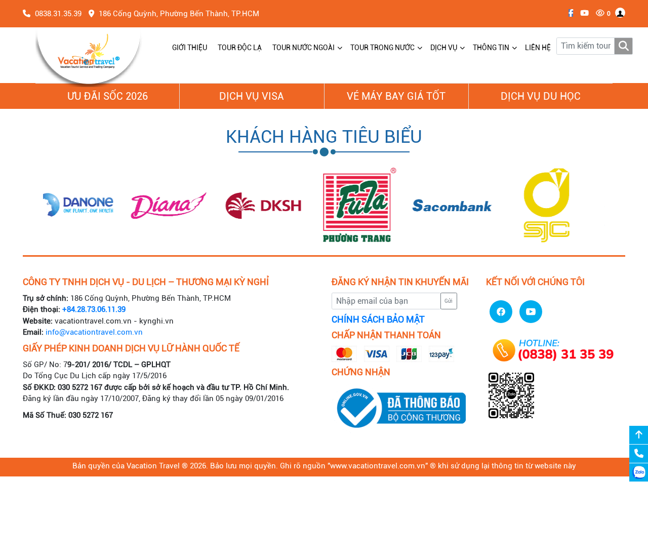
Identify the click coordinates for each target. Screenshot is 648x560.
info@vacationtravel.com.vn (94, 332)
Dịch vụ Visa (251, 96)
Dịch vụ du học (541, 96)
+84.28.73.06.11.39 (94, 309)
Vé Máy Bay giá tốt (396, 96)
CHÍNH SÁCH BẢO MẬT (378, 319)
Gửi (448, 301)
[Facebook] (568, 13)
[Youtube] (582, 13)
